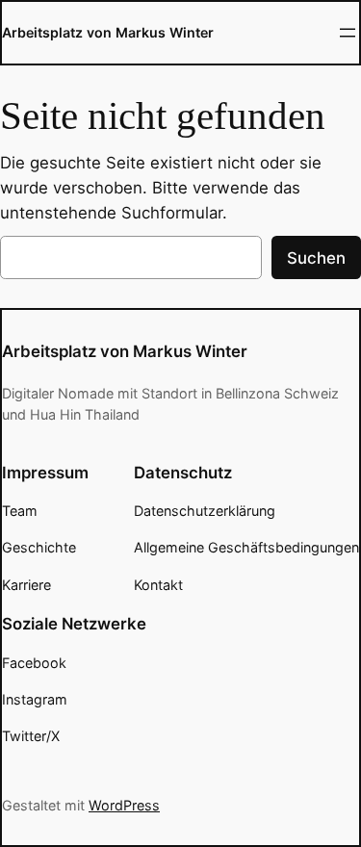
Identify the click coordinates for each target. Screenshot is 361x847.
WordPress (124, 805)
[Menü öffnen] (347, 32)
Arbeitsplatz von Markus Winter (108, 32)
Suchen (316, 258)
